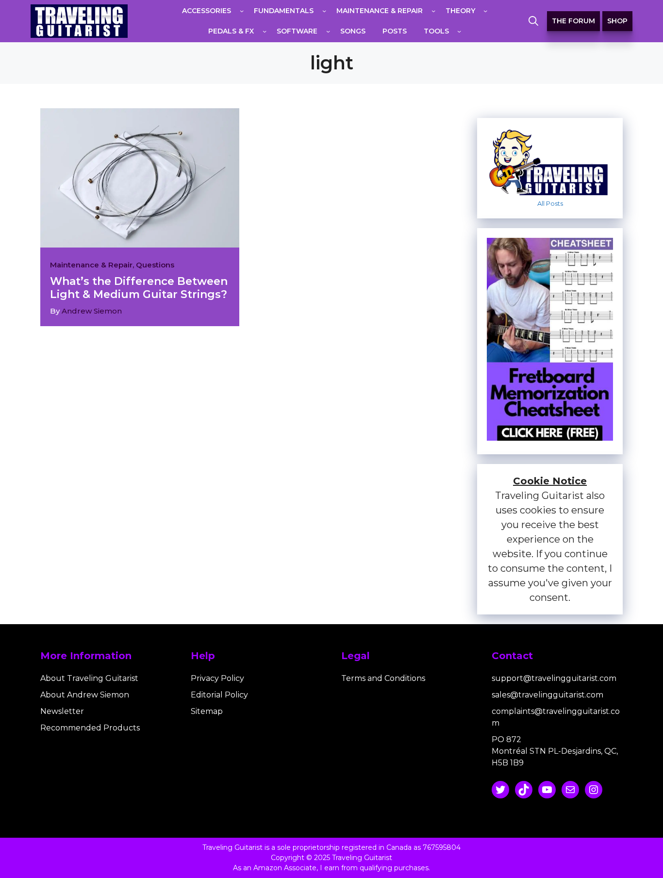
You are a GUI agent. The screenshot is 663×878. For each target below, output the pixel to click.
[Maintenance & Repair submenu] (433, 11)
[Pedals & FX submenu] (264, 31)
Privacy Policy (217, 678)
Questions (155, 264)
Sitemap (207, 711)
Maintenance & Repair (91, 264)
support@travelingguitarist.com (554, 678)
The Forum (573, 21)
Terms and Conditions (383, 678)
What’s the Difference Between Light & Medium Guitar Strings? (139, 287)
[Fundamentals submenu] (324, 11)
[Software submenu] (328, 31)
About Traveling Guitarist (89, 678)
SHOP (617, 21)
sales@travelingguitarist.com (547, 694)
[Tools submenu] (459, 31)
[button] (533, 21)
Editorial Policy (219, 694)
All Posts (550, 203)
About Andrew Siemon (84, 694)
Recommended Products (90, 727)
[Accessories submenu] (242, 11)
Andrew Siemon (92, 310)
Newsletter (62, 711)
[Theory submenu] (485, 11)
